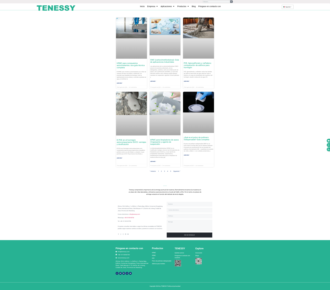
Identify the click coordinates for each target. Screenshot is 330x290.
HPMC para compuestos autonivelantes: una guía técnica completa (131, 65)
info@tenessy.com (134, 214)
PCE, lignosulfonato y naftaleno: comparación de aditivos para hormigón (197, 65)
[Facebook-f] (118, 234)
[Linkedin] (123, 273)
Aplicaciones (166, 6)
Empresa (151, 6)
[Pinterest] (125, 234)
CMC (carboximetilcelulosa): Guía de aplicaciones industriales (164, 61)
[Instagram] (123, 234)
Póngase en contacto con (209, 6)
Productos (181, 6)
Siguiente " (176, 171)
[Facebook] (120, 273)
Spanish (288, 7)
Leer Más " (120, 83)
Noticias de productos (128, 16)
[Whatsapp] (120, 234)
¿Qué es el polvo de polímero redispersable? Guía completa (196, 138)
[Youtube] (128, 234)
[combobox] (169, 216)
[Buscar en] (231, 1)
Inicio (142, 6)
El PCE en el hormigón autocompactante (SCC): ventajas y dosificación (131, 142)
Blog (194, 6)
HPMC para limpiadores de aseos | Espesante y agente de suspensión (164, 142)
